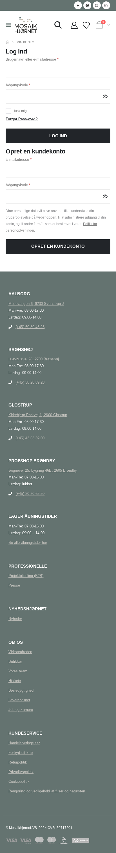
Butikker (15, 661)
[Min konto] (74, 25)
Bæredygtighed (21, 690)
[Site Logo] (26, 25)
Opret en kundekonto (58, 246)
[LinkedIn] (106, 5)
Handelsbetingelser (24, 743)
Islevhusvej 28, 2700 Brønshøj (33, 359)
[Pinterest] (87, 5)
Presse (14, 585)
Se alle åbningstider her (27, 542)
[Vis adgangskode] (105, 96)
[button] (10, 25)
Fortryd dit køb (20, 753)
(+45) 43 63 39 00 (29, 438)
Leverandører (19, 700)
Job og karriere (20, 709)
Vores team (17, 671)
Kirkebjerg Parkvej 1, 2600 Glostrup (37, 415)
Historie (14, 681)
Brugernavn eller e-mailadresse (40, 59)
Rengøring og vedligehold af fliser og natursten (46, 791)
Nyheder (15, 619)
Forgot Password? (22, 119)
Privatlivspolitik (21, 772)
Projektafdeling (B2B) (25, 576)
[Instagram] (97, 5)
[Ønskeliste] (86, 25)
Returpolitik (17, 762)
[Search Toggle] (58, 25)
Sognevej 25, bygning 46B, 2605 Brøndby (42, 470)
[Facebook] (78, 5)
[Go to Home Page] (7, 42)
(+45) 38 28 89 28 (29, 382)
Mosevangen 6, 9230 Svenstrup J (36, 304)
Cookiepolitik (19, 781)
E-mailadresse (26, 159)
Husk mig (19, 111)
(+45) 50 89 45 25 (29, 327)
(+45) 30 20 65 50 (29, 493)
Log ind (58, 136)
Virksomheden (20, 652)
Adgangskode (26, 85)
